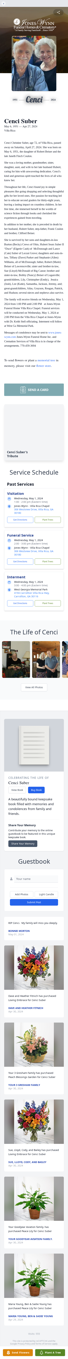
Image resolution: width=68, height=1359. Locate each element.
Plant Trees (47, 519)
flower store (43, 366)
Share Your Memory (22, 843)
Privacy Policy (24, 1343)
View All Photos (34, 687)
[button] (34, 967)
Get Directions (20, 519)
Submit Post (34, 902)
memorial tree (46, 360)
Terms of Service (43, 1343)
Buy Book (36, 790)
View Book (17, 790)
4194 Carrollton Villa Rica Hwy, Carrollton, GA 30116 (31, 594)
